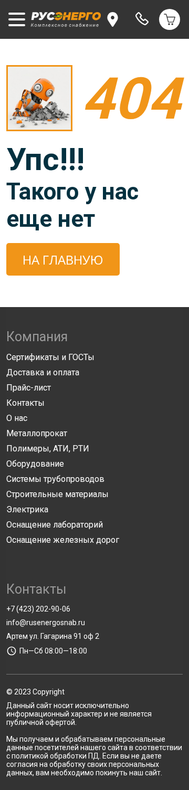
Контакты (25, 403)
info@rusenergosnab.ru (45, 622)
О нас (16, 418)
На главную (63, 259)
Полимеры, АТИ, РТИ (47, 449)
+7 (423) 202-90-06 (38, 609)
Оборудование (35, 464)
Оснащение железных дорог (62, 540)
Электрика (27, 509)
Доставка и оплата (42, 372)
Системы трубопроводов (55, 479)
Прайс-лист (28, 388)
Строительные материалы (57, 494)
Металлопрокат (36, 433)
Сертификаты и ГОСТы (50, 357)
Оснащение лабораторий (54, 525)
